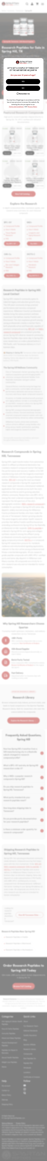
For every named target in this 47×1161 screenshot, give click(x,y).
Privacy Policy (32, 107)
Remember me (24, 93)
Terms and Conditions (16, 107)
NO (23, 88)
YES (23, 81)
